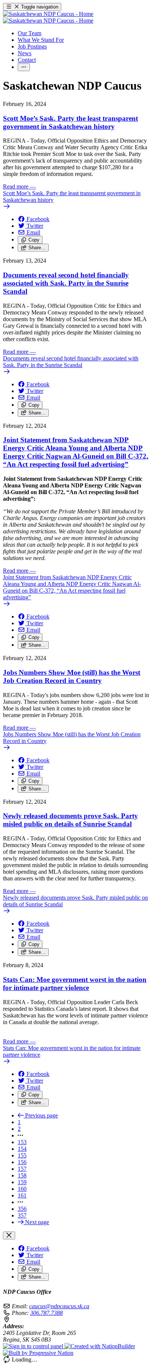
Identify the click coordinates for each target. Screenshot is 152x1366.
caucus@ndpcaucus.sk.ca (59, 1306)
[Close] (9, 1235)
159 (22, 1182)
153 (22, 1142)
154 (22, 1149)
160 (22, 1189)
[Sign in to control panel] (34, 1346)
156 (22, 1162)
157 (22, 1169)
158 (22, 1175)
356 (22, 1209)
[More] (24, 67)
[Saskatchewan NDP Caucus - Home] (48, 17)
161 (22, 1195)
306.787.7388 (46, 1313)
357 (22, 1215)
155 (22, 1155)
